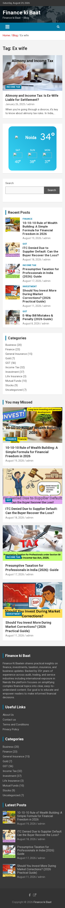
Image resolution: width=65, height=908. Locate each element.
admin (30, 104)
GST (25, 244)
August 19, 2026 (32, 238)
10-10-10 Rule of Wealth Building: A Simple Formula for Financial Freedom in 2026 (40, 228)
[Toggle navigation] (7, 27)
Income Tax (13, 87)
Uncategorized (14, 389)
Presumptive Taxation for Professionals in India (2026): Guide (41, 272)
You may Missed (18, 402)
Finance (27, 219)
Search (9, 183)
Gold (8, 358)
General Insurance (16, 354)
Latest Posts (15, 805)
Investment (30, 286)
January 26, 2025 (15, 104)
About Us (8, 714)
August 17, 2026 (32, 280)
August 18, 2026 (32, 259)
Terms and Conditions (16, 724)
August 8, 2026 (31, 323)
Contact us (9, 719)
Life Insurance (13, 376)
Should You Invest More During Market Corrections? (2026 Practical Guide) (40, 296)
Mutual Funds (13, 380)
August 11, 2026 (32, 305)
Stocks (9, 385)
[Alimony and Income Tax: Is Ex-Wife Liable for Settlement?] (32, 73)
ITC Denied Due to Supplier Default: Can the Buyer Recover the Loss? (41, 251)
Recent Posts (19, 212)
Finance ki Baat (21, 12)
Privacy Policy (11, 729)
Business (10, 345)
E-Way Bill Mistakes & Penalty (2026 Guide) (38, 317)
